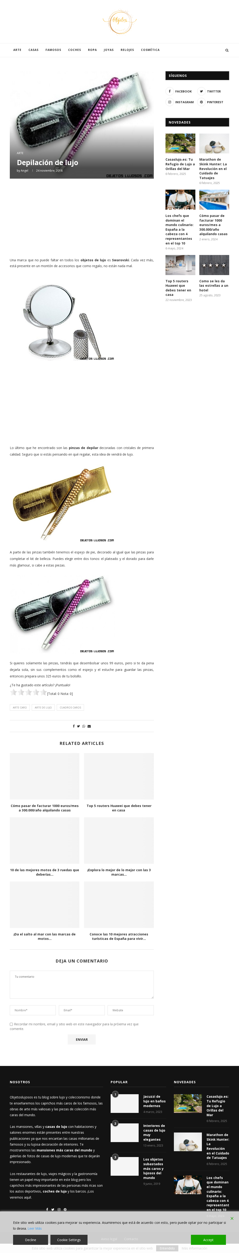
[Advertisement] (82, 217)
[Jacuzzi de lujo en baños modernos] (125, 1103)
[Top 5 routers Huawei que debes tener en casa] (119, 776)
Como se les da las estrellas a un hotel (213, 285)
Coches (74, 50)
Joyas (109, 50)
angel (24, 171)
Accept (208, 1240)
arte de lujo (43, 707)
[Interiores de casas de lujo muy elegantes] (125, 1132)
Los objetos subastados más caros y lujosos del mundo (153, 1168)
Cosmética (150, 50)
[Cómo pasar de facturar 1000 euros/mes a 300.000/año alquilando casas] (44, 776)
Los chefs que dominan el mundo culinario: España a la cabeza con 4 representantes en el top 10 (179, 229)
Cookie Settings (69, 1240)
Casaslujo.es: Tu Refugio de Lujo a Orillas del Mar (180, 164)
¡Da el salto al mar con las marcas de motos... (45, 936)
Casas (33, 50)
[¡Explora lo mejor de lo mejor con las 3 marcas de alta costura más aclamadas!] (119, 840)
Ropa (92, 50)
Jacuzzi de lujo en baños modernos (154, 1101)
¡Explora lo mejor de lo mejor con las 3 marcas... (119, 872)
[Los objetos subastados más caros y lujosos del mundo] (125, 1166)
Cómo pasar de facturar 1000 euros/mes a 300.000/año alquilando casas (45, 808)
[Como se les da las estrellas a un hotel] (214, 265)
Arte (17, 50)
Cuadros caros (70, 707)
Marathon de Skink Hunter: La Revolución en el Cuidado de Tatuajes (213, 168)
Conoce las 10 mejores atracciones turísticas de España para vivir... (119, 936)
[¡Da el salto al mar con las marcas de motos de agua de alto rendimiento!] (44, 904)
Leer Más (35, 1228)
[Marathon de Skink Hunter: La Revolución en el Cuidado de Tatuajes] (214, 144)
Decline (30, 1240)
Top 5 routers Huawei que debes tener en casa (119, 808)
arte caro (20, 707)
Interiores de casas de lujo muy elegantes (154, 1132)
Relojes (127, 50)
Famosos (53, 50)
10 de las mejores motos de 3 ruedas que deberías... (44, 872)
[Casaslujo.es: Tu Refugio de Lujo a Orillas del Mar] (180, 144)
